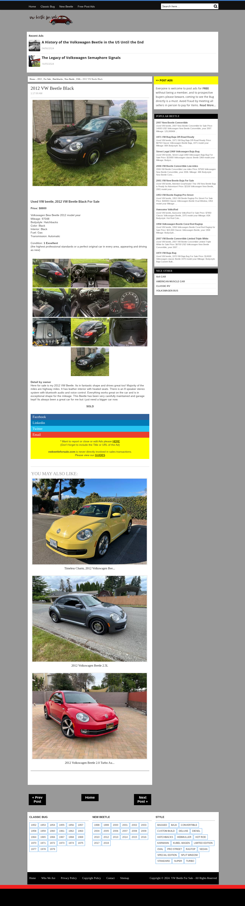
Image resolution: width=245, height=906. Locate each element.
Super (178, 861)
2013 (115, 837)
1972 (52, 843)
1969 (80, 837)
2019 (106, 843)
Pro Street (174, 849)
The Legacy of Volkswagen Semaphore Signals (81, 57)
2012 (39, 79)
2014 (125, 837)
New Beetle (66, 6)
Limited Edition (203, 843)
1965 (43, 837)
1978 (43, 849)
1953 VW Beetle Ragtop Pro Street (175, 195)
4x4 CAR (161, 276)
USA (78, 79)
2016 (143, 837)
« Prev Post (37, 799)
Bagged (162, 825)
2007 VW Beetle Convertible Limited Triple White (182, 238)
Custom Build (166, 831)
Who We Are (48, 878)
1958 (33, 831)
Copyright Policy (91, 878)
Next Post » (142, 799)
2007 (125, 831)
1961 (62, 831)
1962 (71, 831)
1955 (62, 825)
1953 (43, 825)
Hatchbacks (58, 79)
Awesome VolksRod (167, 209)
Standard (163, 861)
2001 (125, 825)
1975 (80, 843)
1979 (52, 849)
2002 (134, 825)
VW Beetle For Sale (182, 878)
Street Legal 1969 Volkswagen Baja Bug (177, 151)
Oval (160, 849)
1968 (71, 837)
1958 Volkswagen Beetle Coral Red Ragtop (179, 224)
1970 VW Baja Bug (166, 253)
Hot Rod (200, 837)
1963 (80, 831)
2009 (143, 831)
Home (32, 6)
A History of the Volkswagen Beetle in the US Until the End (93, 42)
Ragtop (190, 849)
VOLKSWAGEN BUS (167, 290)
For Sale (47, 79)
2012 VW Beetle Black (52, 88)
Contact (110, 878)
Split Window (189, 855)
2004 (97, 831)
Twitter (37, 429)
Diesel (196, 831)
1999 (106, 825)
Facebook (39, 417)
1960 (52, 831)
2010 (97, 837)
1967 (62, 837)
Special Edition (167, 855)
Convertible (189, 825)
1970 (33, 843)
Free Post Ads (86, 6)
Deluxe (183, 831)
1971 (43, 843)
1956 (71, 825)
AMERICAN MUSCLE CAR (170, 281)
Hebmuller (184, 837)
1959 (43, 831)
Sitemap (124, 878)
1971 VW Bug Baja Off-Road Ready (175, 137)
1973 (62, 843)
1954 (52, 825)
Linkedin (39, 423)
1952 (33, 825)
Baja (174, 825)
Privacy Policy (69, 878)
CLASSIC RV (163, 286)
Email (37, 435)
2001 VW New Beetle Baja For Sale (175, 180)
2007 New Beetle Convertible (172, 122)
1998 (97, 825)
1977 (33, 849)
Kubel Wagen (181, 843)
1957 (80, 825)
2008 (134, 831)
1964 (33, 837)
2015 (134, 837)
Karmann (163, 843)
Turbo (190, 861)
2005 (106, 831)
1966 (52, 837)
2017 (97, 843)
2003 (143, 825)
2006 (115, 831)
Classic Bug (48, 6)
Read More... (208, 105)
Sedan (203, 849)
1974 (71, 843)
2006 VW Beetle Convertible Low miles (177, 166)
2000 (115, 825)
